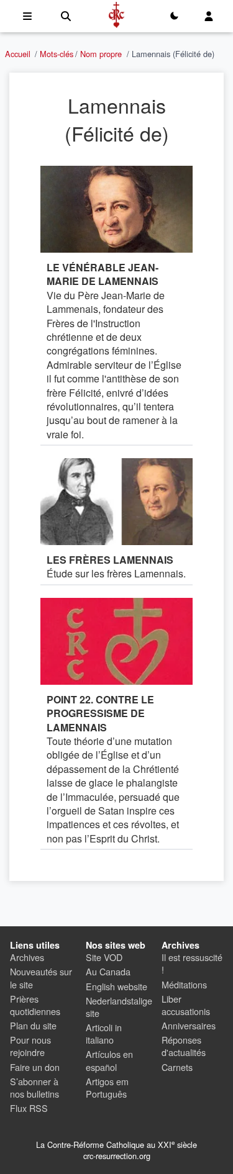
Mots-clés (56, 54)
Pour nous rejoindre (30, 1046)
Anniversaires (189, 1025)
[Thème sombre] (174, 16)
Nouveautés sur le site (41, 977)
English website (116, 986)
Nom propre (101, 54)
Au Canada (108, 971)
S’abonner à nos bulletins (34, 1087)
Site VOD (104, 957)
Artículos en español (109, 1060)
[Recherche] (65, 16)
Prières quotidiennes (35, 1005)
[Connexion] (208, 16)
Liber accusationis (186, 1005)
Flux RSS (29, 1107)
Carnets (177, 1066)
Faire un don (35, 1066)
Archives (27, 957)
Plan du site (33, 1025)
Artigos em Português (107, 1087)
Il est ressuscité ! (192, 963)
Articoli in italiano (104, 1033)
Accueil (17, 54)
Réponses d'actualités (184, 1046)
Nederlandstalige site (119, 1006)
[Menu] (27, 16)
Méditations (184, 984)
